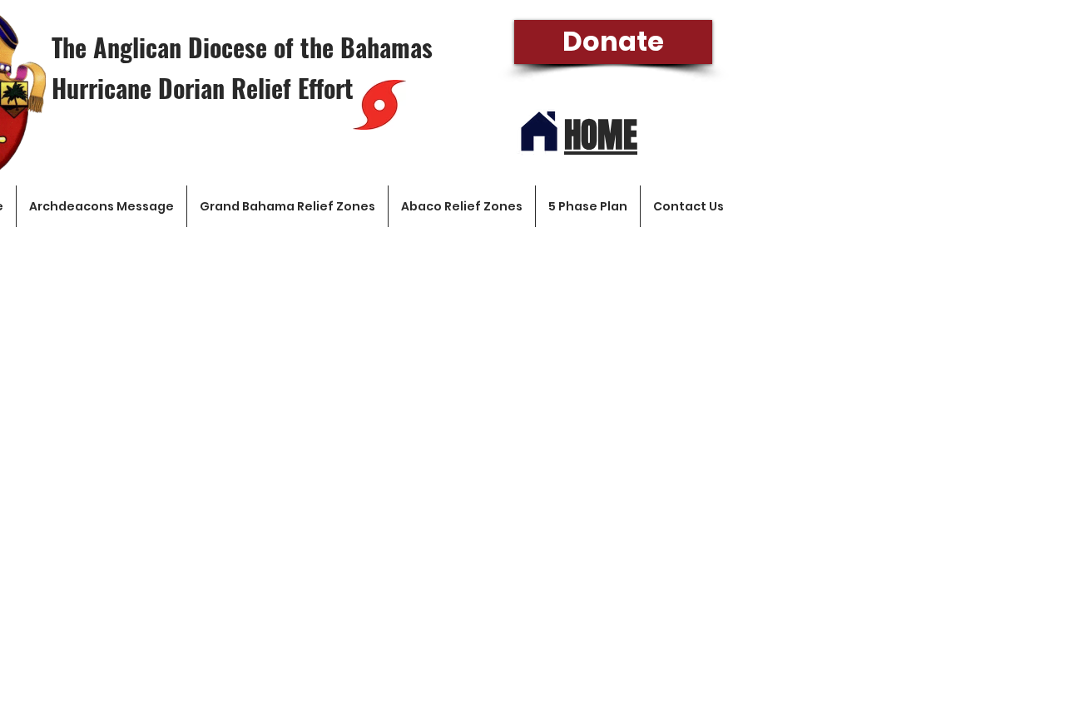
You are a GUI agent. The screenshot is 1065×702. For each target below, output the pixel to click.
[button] (913, 105)
